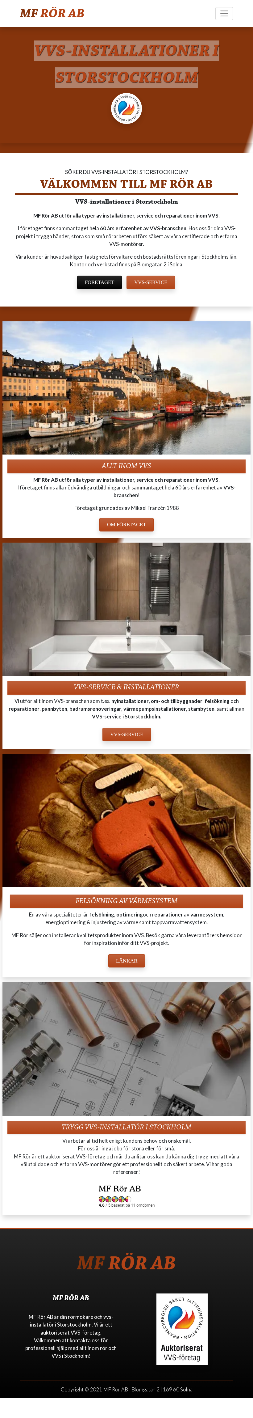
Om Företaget (126, 524)
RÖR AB (52, 13)
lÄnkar (126, 961)
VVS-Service (150, 282)
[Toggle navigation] (224, 13)
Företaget (99, 282)
